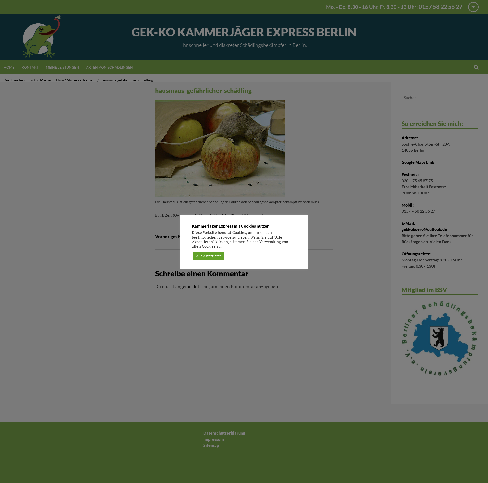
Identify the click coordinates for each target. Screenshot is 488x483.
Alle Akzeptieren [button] (208, 256)
